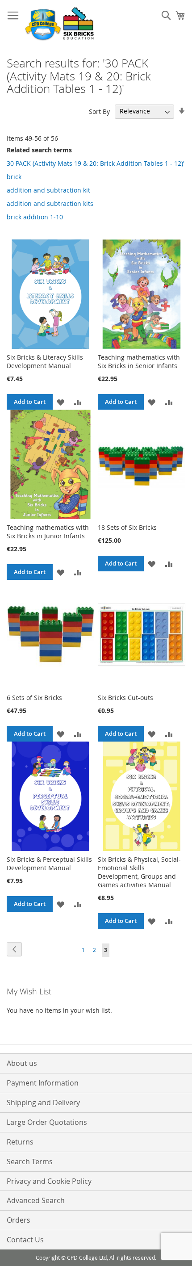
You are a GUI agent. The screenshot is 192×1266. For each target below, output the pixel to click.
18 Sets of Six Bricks (127, 527)
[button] (60, 402)
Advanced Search (36, 1200)
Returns (20, 1142)
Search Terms (30, 1161)
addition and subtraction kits (50, 203)
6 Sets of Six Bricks (34, 697)
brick (14, 176)
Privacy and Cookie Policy (49, 1181)
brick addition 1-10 (35, 217)
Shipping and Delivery (43, 1102)
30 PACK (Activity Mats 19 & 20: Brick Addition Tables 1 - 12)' (95, 163)
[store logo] (60, 24)
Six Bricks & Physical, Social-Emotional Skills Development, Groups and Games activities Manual (139, 872)
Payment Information (43, 1083)
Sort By (99, 111)
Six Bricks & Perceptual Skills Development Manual (49, 863)
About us (22, 1063)
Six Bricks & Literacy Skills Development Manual (45, 361)
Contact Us (25, 1240)
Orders (18, 1220)
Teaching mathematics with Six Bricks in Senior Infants (139, 361)
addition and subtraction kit (48, 190)
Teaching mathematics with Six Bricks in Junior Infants (48, 531)
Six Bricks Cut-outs (125, 697)
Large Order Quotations (47, 1122)
